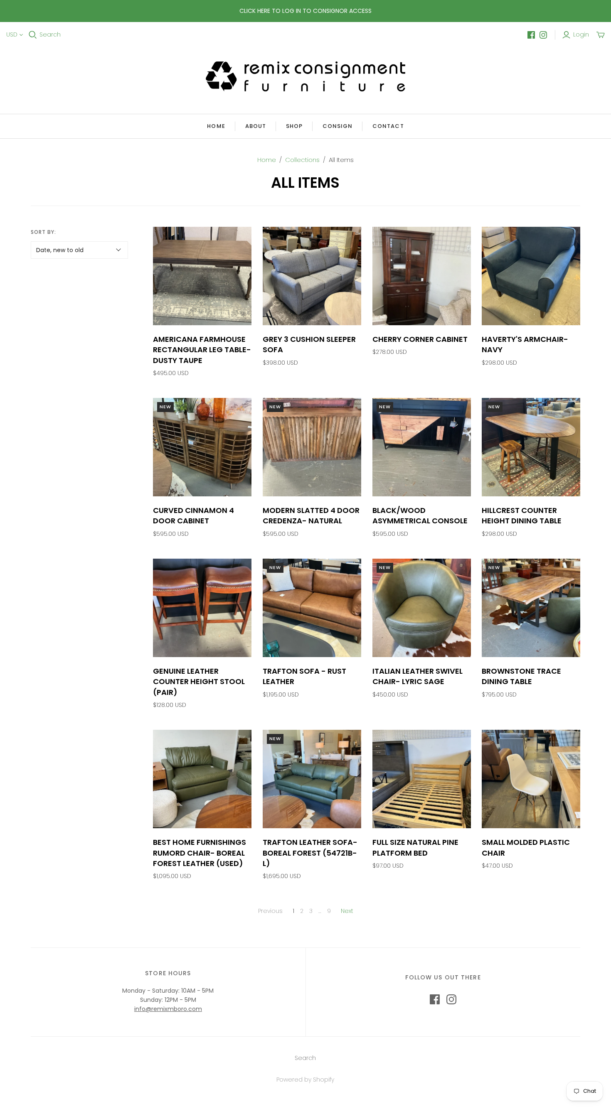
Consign (337, 126)
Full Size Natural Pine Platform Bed (415, 847)
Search (50, 35)
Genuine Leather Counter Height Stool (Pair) (199, 681)
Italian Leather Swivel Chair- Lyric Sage (417, 676)
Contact (388, 126)
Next (347, 911)
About (255, 126)
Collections (302, 159)
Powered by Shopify (305, 1079)
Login (581, 35)
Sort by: (43, 232)
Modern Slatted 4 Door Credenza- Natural (311, 515)
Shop (294, 126)
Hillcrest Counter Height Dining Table (522, 515)
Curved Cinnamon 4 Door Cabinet (193, 515)
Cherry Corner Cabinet (420, 339)
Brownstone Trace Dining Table (521, 676)
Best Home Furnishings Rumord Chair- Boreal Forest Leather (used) (199, 852)
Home (216, 126)
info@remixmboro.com (168, 1009)
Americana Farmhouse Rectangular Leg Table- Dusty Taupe (202, 349)
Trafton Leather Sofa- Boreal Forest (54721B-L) (310, 852)
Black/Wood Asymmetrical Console (420, 515)
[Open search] (33, 35)
